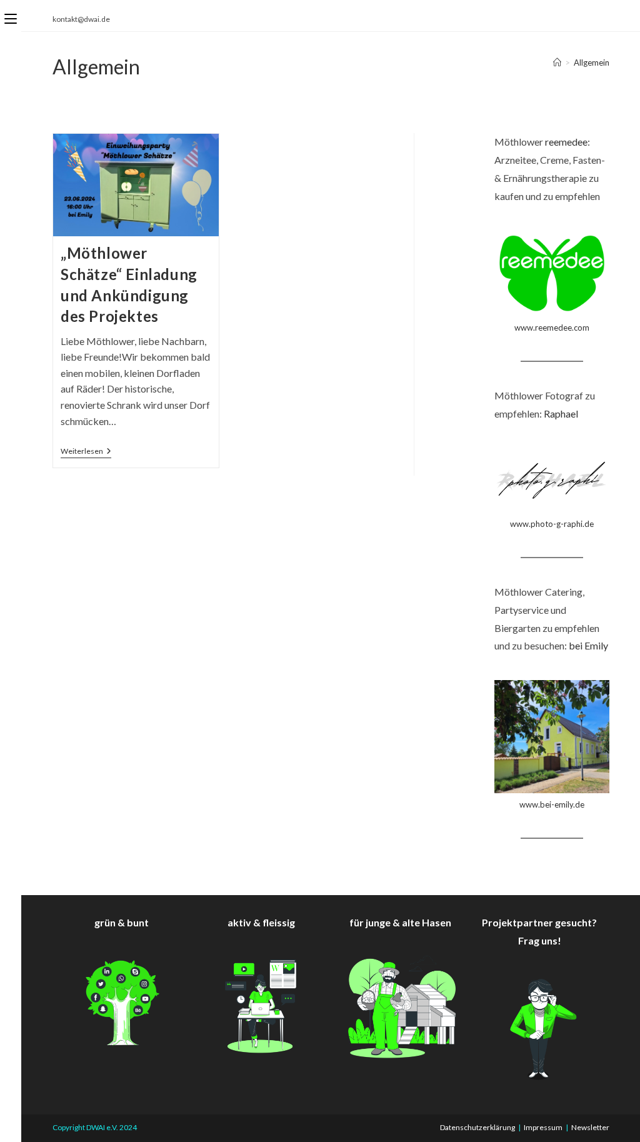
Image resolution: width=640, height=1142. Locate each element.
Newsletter (590, 1127)
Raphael (561, 413)
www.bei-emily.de (551, 804)
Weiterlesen (86, 452)
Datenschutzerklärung (477, 1127)
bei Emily (588, 645)
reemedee (566, 142)
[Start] (557, 63)
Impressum (543, 1127)
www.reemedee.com (551, 328)
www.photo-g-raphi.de (552, 524)
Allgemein (591, 63)
